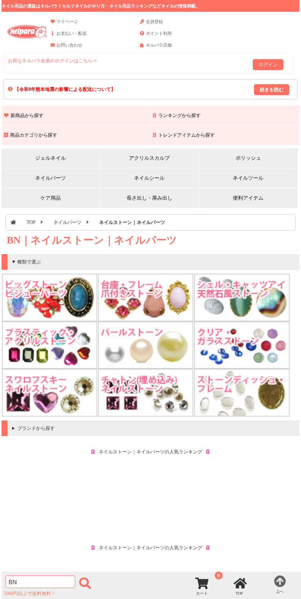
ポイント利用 (159, 33)
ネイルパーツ (50, 178)
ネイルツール (248, 178)
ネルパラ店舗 (159, 45)
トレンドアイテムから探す (186, 135)
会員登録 (154, 21)
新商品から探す (27, 115)
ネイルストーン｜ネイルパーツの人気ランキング (150, 452)
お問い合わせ (69, 45)
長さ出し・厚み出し (149, 198)
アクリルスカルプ (149, 158)
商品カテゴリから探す (33, 135)
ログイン (268, 64)
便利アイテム (248, 198)
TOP (31, 222)
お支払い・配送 (71, 33)
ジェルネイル (50, 158)
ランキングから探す (179, 115)
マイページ (67, 21)
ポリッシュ (248, 158)
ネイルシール (149, 178)
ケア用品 (50, 198)
